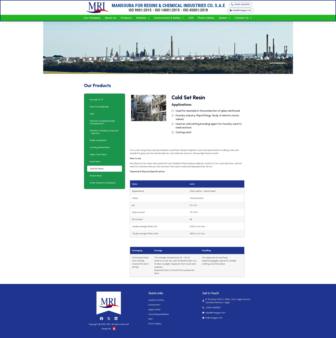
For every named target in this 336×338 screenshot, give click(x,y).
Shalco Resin (96, 175)
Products (126, 17)
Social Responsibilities (158, 314)
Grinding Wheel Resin (100, 147)
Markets (141, 17)
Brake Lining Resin (98, 140)
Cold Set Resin (97, 168)
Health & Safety (156, 300)
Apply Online (154, 309)
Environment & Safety (167, 17)
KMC (150, 319)
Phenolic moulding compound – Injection (104, 131)
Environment (154, 305)
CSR (190, 17)
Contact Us (242, 17)
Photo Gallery (206, 17)
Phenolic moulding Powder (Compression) (102, 122)
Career (223, 17)
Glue (92, 114)
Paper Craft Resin (98, 154)
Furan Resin (95, 161)
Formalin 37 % (96, 99)
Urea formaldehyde (99, 106)
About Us (110, 17)
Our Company (92, 17)
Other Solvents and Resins (103, 183)
